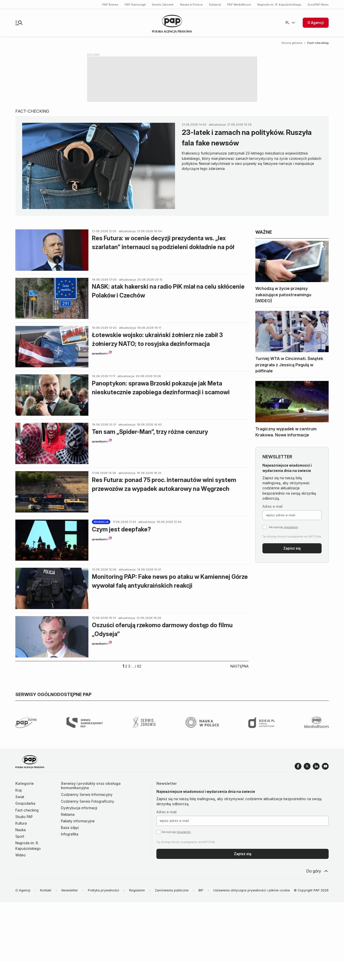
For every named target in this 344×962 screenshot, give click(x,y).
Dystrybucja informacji (79, 808)
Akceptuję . (284, 527)
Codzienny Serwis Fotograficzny (87, 801)
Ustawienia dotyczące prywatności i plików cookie (251, 890)
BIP (200, 890)
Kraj (18, 790)
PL (287, 23)
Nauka (20, 830)
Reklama (68, 815)
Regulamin (137, 890)
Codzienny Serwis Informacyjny (87, 795)
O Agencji (315, 23)
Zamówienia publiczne (172, 890)
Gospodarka (25, 803)
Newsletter (69, 890)
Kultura (21, 823)
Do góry (313, 871)
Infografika (69, 834)
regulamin (291, 527)
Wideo (20, 855)
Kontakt (45, 890)
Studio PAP (24, 817)
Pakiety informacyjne (78, 821)
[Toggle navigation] (19, 22)
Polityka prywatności (103, 890)
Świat (19, 797)
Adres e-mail (272, 506)
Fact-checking (27, 810)
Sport (19, 836)
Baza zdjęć (70, 828)
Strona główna (292, 43)
